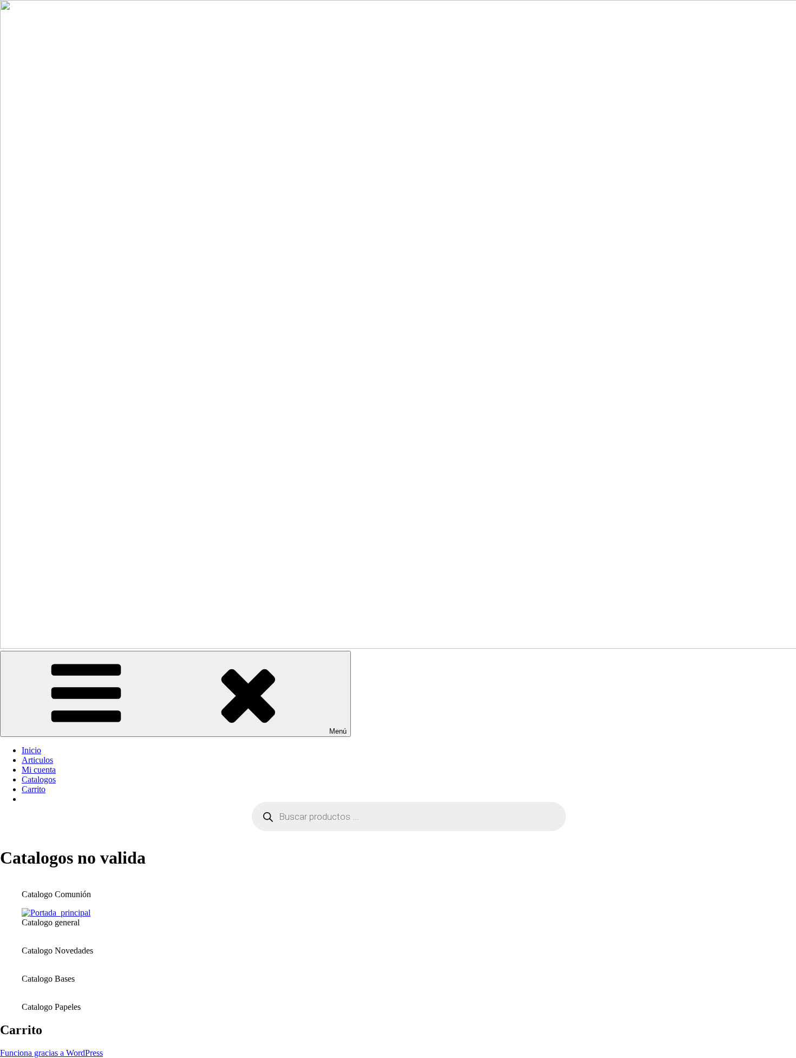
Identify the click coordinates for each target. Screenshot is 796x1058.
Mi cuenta (39, 769)
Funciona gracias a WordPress (51, 1052)
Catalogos (39, 779)
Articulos (37, 760)
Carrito (33, 789)
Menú (338, 731)
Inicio (31, 750)
